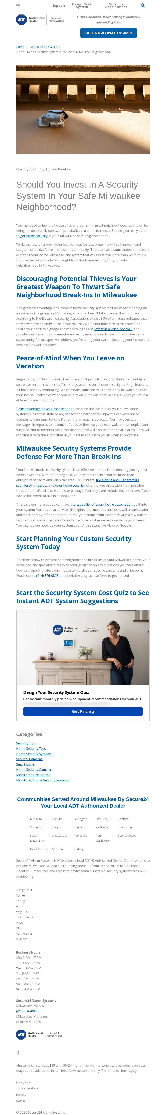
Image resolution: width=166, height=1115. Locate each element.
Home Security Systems (34, 754)
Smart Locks (25, 764)
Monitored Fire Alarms (33, 775)
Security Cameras (29, 759)
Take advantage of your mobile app (43, 409)
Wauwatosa (59, 835)
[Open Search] (143, 5)
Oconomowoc (126, 835)
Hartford (123, 819)
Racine (56, 827)
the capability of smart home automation (101, 504)
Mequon (57, 849)
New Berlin (124, 827)
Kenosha (79, 827)
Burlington (80, 819)
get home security (34, 236)
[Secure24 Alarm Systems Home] (40, 19)
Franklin (57, 819)
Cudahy (78, 849)
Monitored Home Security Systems (42, 780)
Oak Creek (102, 819)
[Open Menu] (18, 5)
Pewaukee (80, 835)
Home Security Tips (31, 748)
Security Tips (26, 743)
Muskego (36, 819)
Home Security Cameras (34, 769)
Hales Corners (39, 849)
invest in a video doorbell (113, 329)
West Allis (102, 827)
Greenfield (36, 827)
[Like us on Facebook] (18, 1054)
